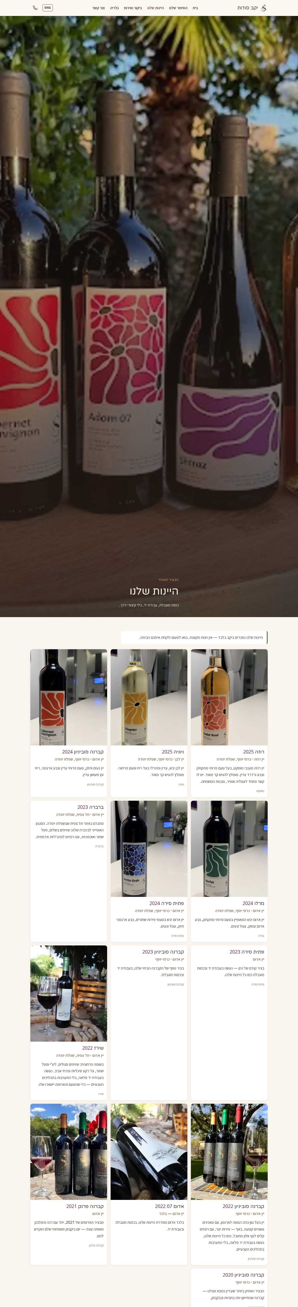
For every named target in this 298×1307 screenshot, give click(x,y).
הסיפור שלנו (178, 7)
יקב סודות (247, 8)
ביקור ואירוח (133, 7)
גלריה (114, 7)
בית (195, 7)
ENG (48, 8)
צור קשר (98, 7)
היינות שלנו (155, 7)
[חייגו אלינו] (35, 8)
